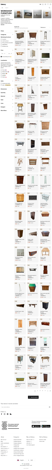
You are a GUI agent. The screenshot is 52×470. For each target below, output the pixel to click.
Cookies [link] (3, 453)
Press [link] (2, 444)
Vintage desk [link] (16, 444)
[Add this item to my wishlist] (24, 31)
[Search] (49, 7)
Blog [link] (2, 441)
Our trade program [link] (31, 444)
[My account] (43, 4)
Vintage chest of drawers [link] (19, 448)
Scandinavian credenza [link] (19, 450)
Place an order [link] (30, 439)
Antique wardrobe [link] (17, 439)
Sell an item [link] (41, 441)
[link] (3, 4)
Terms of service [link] (5, 448)
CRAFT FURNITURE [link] (18, 14)
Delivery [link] (29, 441)
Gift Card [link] (29, 443)
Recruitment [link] (4, 446)
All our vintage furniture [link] (19, 455)
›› (50, 391)
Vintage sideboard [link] (17, 443)
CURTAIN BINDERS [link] (47, 14)
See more (2, 24)
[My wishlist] (48, 4)
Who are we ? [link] (3, 439)
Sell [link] (40, 4)
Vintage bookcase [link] (17, 441)
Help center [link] (4, 455)
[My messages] (45, 4)
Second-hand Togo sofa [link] (19, 453)
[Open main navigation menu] (2, 7)
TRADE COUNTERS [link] (28, 14)
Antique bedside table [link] (18, 452)
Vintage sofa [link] (16, 446)
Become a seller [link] (42, 439)
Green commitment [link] (5, 443)
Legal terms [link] (4, 450)
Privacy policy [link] (4, 452)
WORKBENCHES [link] (37, 14)
